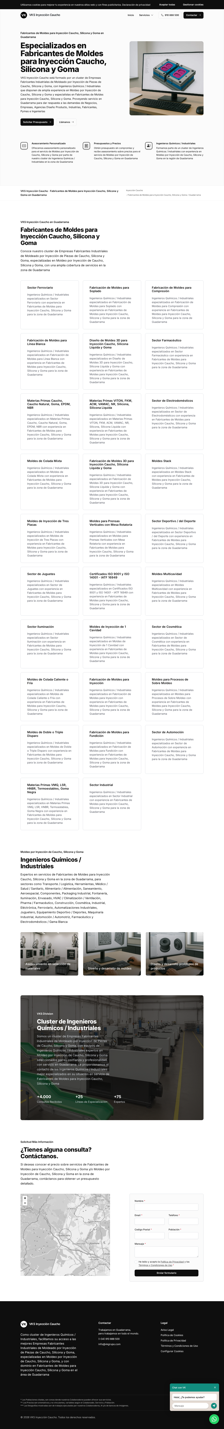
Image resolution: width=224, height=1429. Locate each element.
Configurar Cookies (172, 1351)
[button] (65, 1234)
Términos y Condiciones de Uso (155, 1265)
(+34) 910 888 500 (109, 1338)
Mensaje (140, 1243)
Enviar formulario (166, 1272)
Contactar (191, 15)
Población (175, 1229)
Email (138, 1215)
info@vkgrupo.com (109, 1344)
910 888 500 (172, 15)
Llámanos (64, 122)
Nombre (140, 1200)
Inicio (131, 15)
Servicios (144, 15)
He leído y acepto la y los (164, 1263)
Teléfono (174, 1215)
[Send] (214, 1406)
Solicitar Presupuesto (35, 122)
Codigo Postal (143, 1229)
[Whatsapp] (214, 1419)
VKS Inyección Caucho (44, 15)
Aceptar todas (167, 4)
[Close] (215, 1387)
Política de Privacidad (172, 1261)
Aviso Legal (167, 1329)
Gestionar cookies (193, 4)
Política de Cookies (172, 1335)
